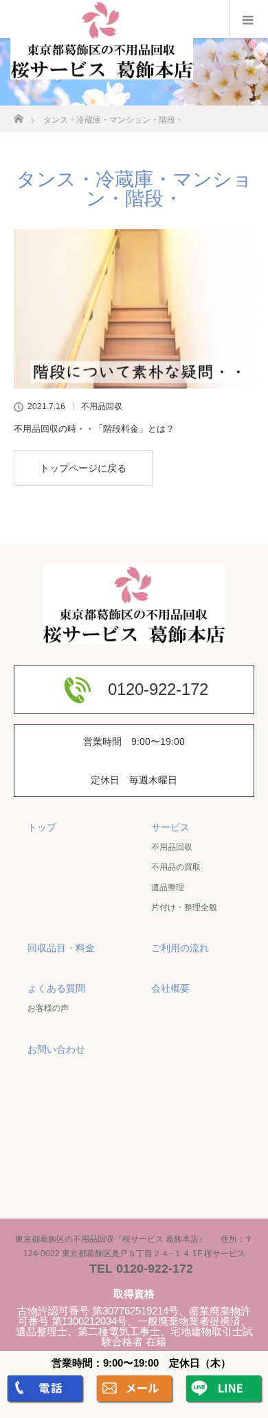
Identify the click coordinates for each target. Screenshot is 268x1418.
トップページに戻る (83, 468)
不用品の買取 (176, 867)
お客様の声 (48, 1008)
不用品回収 (101, 406)
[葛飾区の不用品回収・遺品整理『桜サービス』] (101, 73)
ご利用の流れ (180, 947)
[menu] (248, 19)
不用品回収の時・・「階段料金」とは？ (94, 429)
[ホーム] (18, 115)
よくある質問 (56, 988)
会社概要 (170, 988)
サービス (170, 827)
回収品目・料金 (61, 947)
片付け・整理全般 (184, 907)
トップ (41, 827)
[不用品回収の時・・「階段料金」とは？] (134, 309)
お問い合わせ (56, 1049)
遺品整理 (167, 887)
